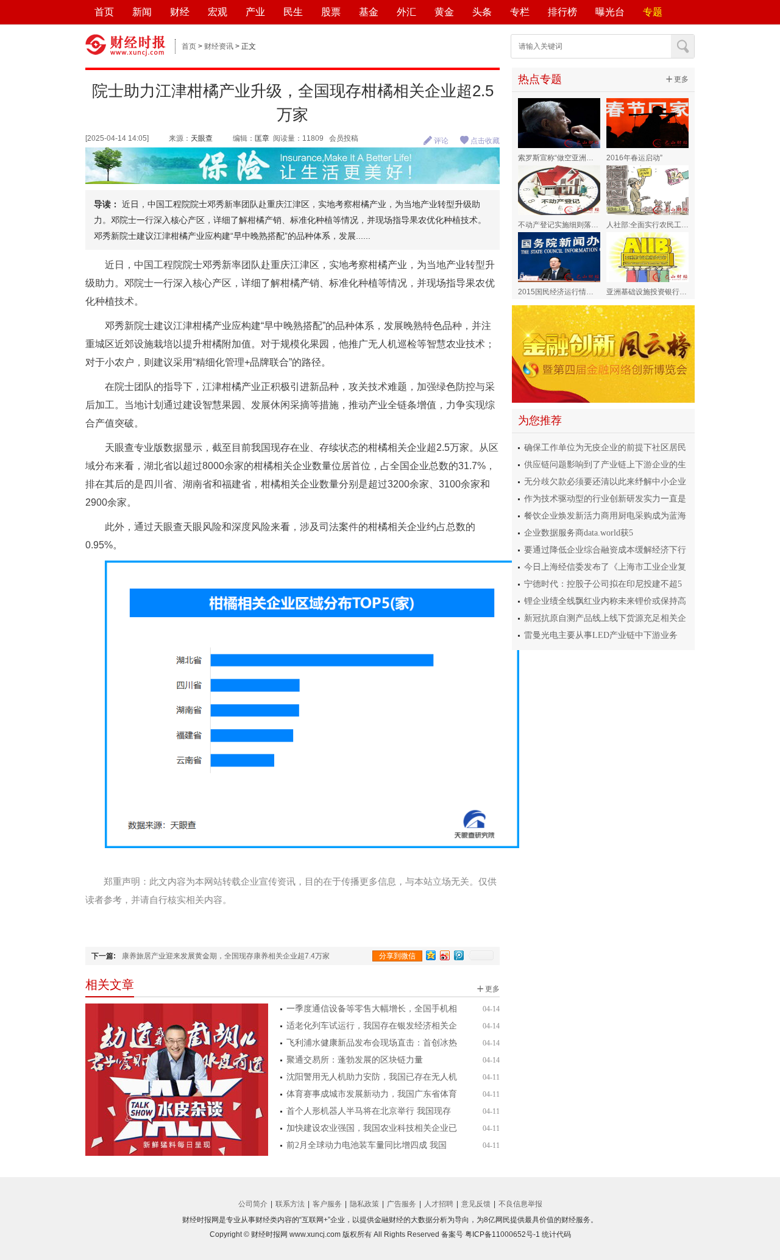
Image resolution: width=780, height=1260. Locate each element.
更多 (488, 989)
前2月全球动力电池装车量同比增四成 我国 (366, 1145)
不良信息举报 (520, 1204)
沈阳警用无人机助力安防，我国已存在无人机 (371, 1076)
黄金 (444, 12)
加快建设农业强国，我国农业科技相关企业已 (371, 1128)
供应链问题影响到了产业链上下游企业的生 (605, 464)
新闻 (142, 12)
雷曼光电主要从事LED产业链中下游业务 (601, 635)
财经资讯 (218, 46)
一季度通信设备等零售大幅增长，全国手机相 (371, 1008)
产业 (255, 12)
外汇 (406, 12)
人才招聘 (438, 1204)
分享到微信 (397, 956)
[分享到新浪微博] (445, 955)
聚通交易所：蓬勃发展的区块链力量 (354, 1059)
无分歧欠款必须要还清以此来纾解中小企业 (605, 481)
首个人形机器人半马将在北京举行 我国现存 (368, 1111)
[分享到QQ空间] (431, 955)
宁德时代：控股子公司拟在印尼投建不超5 (603, 584)
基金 (368, 12)
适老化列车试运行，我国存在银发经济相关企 (371, 1025)
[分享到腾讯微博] (459, 955)
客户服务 (327, 1204)
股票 (331, 12)
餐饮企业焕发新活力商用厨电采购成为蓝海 (605, 515)
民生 (293, 12)
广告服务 (401, 1204)
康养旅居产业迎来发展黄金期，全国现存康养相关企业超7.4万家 (226, 956)
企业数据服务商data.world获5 (578, 532)
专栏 (520, 12)
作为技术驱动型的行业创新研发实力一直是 (605, 498)
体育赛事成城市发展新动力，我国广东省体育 (371, 1094)
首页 (104, 12)
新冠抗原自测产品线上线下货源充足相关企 (605, 618)
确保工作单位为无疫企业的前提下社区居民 (605, 447)
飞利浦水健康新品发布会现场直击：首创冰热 (371, 1042)
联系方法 (290, 1204)
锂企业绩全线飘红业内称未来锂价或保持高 (605, 601)
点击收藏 (479, 140)
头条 (482, 12)
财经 (180, 12)
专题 (652, 12)
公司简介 (253, 1204)
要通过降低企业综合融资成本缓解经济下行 (605, 549)
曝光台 (610, 12)
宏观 (217, 12)
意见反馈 (476, 1204)
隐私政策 (364, 1204)
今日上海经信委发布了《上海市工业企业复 (605, 567)
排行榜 (562, 12)
